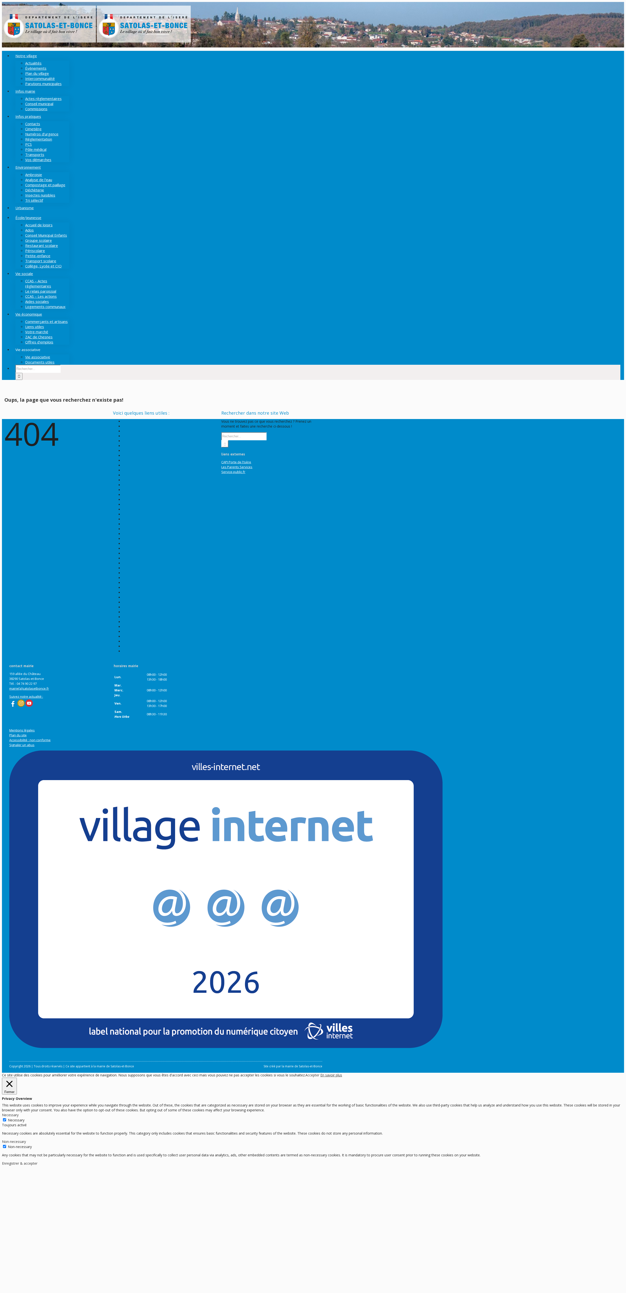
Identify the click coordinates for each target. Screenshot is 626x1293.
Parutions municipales (140, 573)
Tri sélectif (131, 626)
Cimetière (130, 475)
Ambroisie (131, 450)
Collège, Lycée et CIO (140, 480)
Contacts (130, 509)
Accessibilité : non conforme (30, 740)
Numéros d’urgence (138, 563)
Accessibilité (132, 421)
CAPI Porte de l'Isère (236, 462)
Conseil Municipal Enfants (143, 504)
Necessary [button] (10, 1115)
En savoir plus (331, 1075)
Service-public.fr (233, 472)
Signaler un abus (21, 745)
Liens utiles (131, 548)
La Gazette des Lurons (141, 538)
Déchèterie (131, 514)
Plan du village (134, 592)
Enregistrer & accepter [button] (19, 1163)
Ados (127, 441)
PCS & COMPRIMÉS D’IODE (145, 577)
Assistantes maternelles (141, 460)
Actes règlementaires (139, 431)
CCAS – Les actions (138, 470)
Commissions (133, 489)
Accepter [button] (312, 1075)
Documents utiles (137, 519)
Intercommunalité (137, 533)
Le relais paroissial (137, 543)
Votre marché (133, 646)
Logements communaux (142, 553)
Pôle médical (133, 597)
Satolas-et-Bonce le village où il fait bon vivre (158, 612)
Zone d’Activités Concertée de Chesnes (153, 651)
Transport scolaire (137, 617)
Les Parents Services (236, 467)
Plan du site (132, 587)
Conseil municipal (136, 499)
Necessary (16, 1120)
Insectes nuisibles (136, 529)
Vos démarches (135, 641)
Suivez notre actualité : (26, 696)
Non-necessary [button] (14, 1141)
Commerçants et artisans (143, 485)
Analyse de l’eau (135, 455)
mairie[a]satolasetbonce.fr (29, 688)
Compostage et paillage (141, 494)
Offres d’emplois (135, 568)
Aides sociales (134, 445)
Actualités (130, 436)
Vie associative (134, 636)
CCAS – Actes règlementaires (146, 465)
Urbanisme (131, 631)
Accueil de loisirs (136, 426)
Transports (131, 621)
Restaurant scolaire (138, 607)
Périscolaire (132, 582)
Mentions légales (136, 558)
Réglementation (135, 602)
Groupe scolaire (135, 524)
